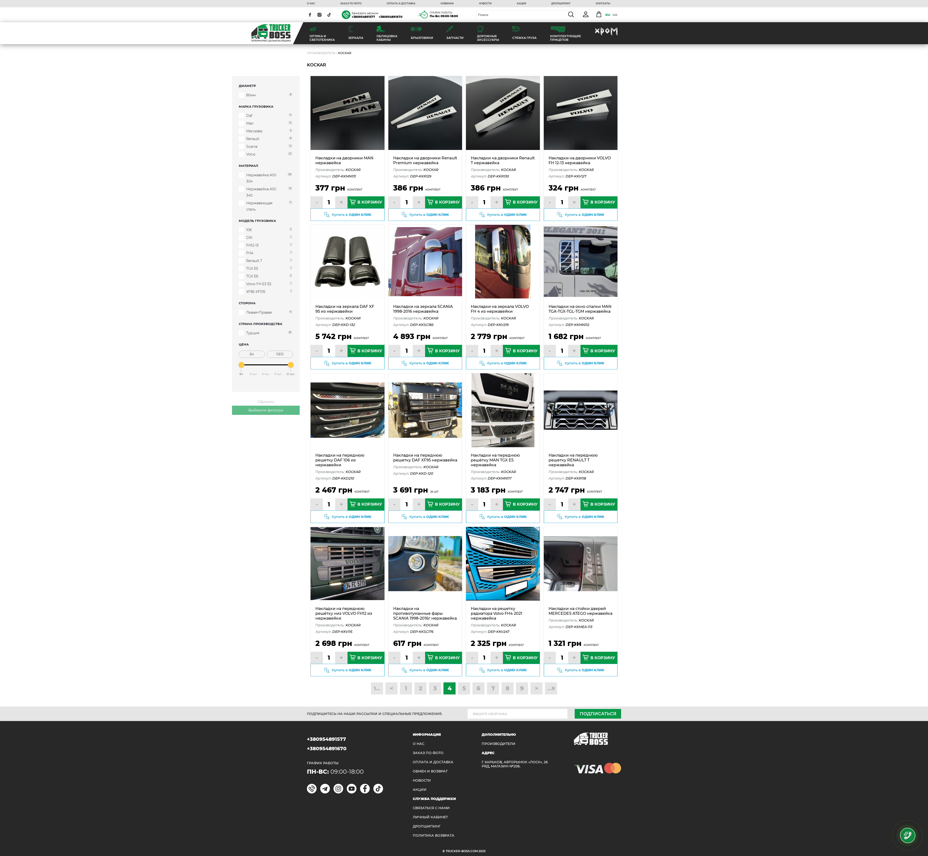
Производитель (321, 53)
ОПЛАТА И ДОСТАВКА (401, 3)
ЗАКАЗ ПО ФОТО (351, 3)
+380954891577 (363, 17)
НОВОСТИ (485, 3)
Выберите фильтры (265, 410)
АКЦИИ (521, 3)
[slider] (241, 365)
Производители (498, 744)
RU (607, 15)
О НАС (311, 3)
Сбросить (266, 402)
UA (615, 15)
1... (377, 688)
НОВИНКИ (447, 3)
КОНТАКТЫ (603, 3)
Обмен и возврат (430, 771)
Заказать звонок (365, 13)
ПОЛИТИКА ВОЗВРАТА (433, 836)
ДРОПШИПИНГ (561, 3)
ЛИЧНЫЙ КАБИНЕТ (430, 817)
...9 (551, 688)
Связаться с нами (431, 808)
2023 (482, 851)
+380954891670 (390, 17)
